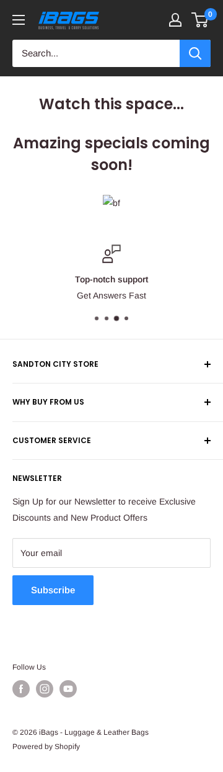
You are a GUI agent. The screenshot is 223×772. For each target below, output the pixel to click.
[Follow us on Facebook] (21, 689)
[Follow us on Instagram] (44, 689)
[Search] (195, 53)
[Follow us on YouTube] (68, 689)
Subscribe (53, 590)
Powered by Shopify (46, 746)
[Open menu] (18, 20)
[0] (200, 19)
